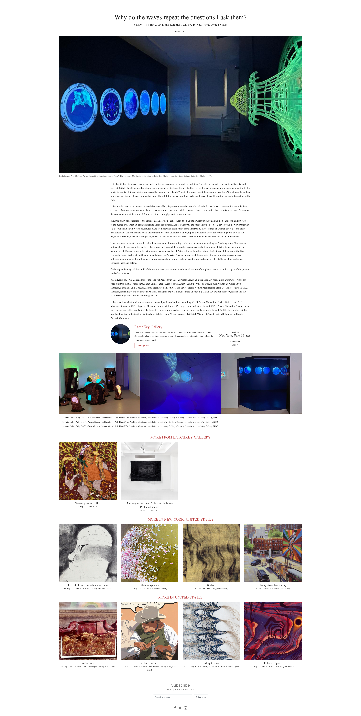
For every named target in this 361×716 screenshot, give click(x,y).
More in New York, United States (180, 519)
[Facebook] (175, 708)
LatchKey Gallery (148, 326)
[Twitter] (180, 708)
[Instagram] (185, 708)
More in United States (180, 597)
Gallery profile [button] (142, 345)
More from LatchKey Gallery (180, 437)
